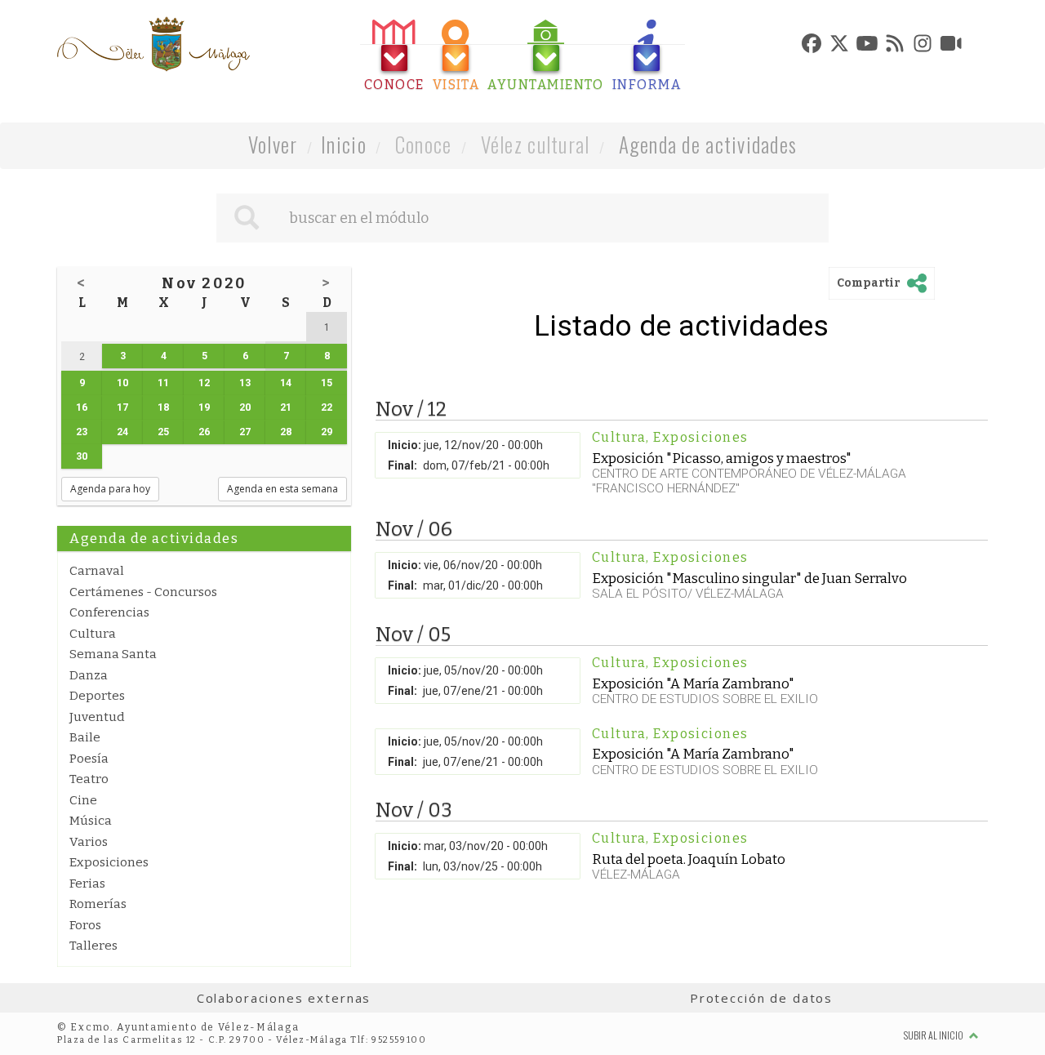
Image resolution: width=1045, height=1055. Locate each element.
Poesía (89, 758)
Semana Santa (113, 654)
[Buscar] (246, 218)
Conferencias (109, 612)
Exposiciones (109, 862)
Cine (83, 800)
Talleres (93, 945)
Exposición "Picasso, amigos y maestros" (722, 458)
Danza (88, 675)
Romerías (98, 904)
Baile (84, 737)
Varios (88, 842)
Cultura (92, 633)
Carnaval (96, 570)
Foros (85, 925)
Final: (402, 465)
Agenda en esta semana (282, 489)
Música (90, 820)
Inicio (344, 144)
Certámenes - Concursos (143, 592)
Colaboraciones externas (284, 998)
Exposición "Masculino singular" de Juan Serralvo (749, 578)
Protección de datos (761, 998)
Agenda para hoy (110, 489)
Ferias (87, 883)
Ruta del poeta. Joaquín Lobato (688, 859)
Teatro (89, 779)
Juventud (97, 717)
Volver (273, 144)
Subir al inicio (934, 1035)
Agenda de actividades (708, 144)
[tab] (394, 56)
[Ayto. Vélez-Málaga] (153, 44)
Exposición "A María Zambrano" (693, 683)
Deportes (97, 695)
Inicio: (404, 445)
